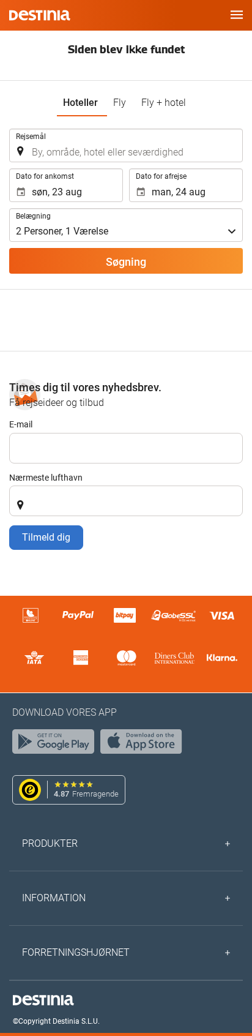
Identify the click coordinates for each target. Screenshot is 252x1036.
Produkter (50, 843)
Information (54, 898)
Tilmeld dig (46, 537)
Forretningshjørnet (76, 952)
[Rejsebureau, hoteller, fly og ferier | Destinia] (39, 15)
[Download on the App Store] (144, 744)
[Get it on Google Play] (56, 744)
